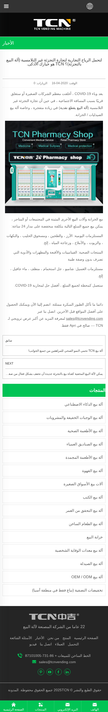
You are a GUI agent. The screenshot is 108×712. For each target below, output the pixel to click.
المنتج (67, 638)
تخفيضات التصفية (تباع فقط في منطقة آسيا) (67, 590)
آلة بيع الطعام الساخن (86, 524)
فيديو (33, 644)
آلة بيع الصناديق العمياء (85, 444)
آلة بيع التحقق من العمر (84, 510)
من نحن (53, 638)
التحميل (73, 644)
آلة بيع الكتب (93, 497)
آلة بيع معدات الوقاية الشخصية (79, 550)
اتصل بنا (46, 644)
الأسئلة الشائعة (21, 638)
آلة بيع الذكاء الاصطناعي (84, 404)
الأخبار (39, 638)
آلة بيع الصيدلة (91, 563)
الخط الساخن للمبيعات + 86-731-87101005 (58, 656)
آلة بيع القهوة (92, 470)
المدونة (14, 690)
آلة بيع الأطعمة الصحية (85, 431)
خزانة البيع (95, 537)
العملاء (60, 644)
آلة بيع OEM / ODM (87, 577)
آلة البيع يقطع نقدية (74, 108)
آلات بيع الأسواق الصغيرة (83, 484)
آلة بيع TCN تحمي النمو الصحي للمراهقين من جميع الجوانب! (65, 350)
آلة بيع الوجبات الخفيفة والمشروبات (74, 417)
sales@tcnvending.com (57, 662)
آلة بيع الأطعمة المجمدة (84, 457)
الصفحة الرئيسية (86, 638)
